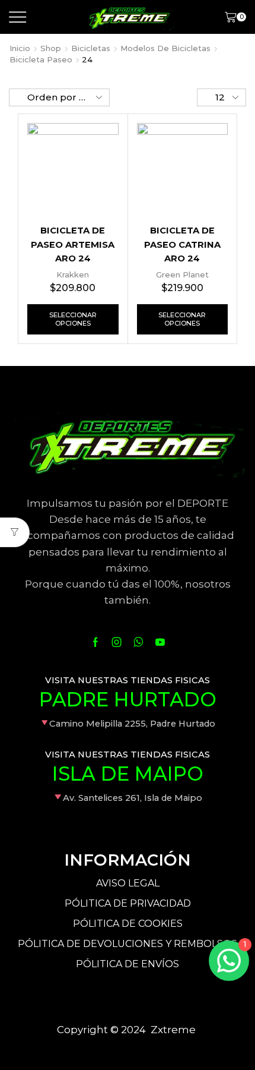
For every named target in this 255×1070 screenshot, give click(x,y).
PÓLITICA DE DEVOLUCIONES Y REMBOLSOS (127, 943)
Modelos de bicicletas (165, 48)
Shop (50, 48)
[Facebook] (95, 642)
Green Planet (182, 274)
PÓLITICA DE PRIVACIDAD (128, 903)
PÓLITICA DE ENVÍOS (127, 964)
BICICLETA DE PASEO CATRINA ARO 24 (182, 244)
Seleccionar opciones (73, 319)
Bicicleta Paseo (40, 59)
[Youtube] (160, 642)
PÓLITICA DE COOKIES (128, 923)
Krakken (72, 274)
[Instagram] (117, 642)
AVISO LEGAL (128, 883)
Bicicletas (90, 48)
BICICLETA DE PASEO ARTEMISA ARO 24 (72, 244)
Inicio (19, 48)
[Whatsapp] (138, 642)
